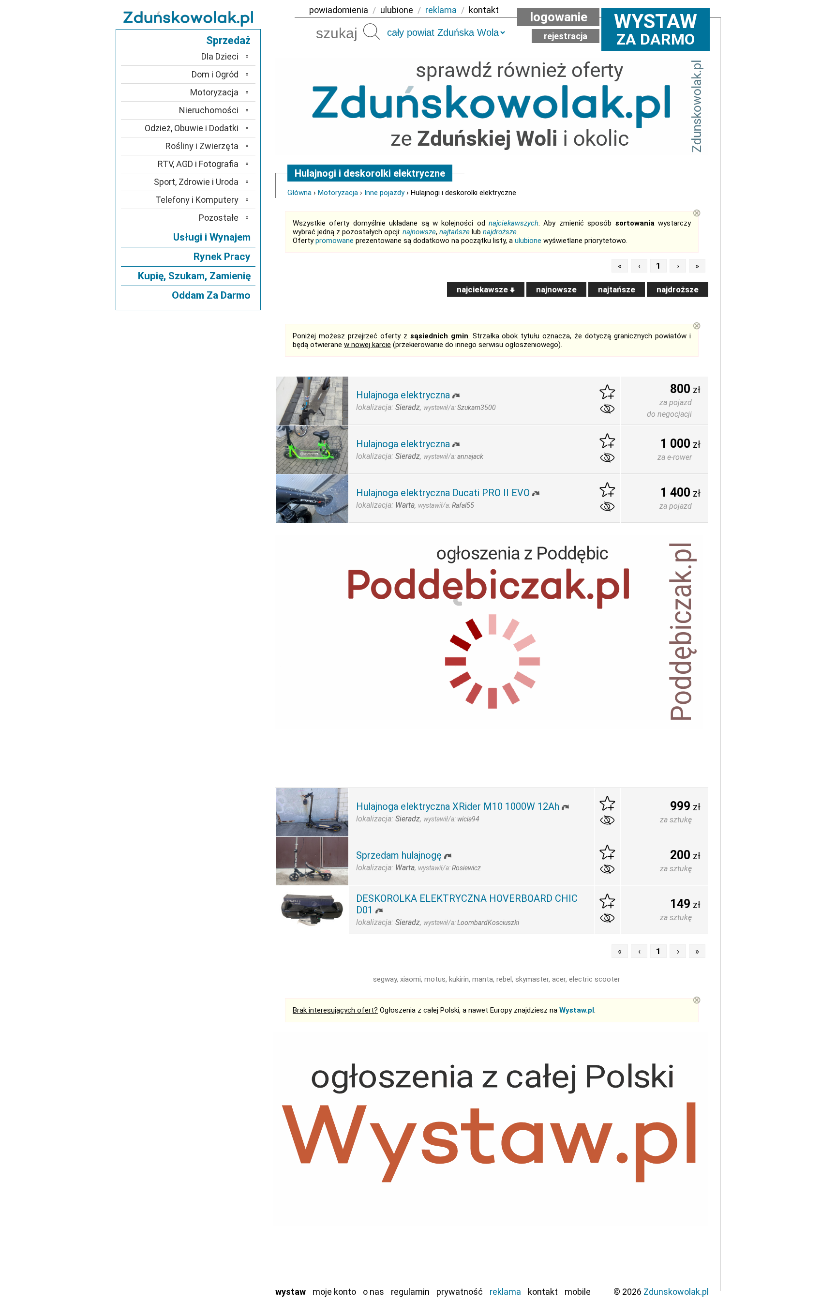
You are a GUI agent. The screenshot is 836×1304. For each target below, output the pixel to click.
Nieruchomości (209, 110)
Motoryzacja (338, 192)
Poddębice (219, 1212)
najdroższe (500, 231)
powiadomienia (338, 10)
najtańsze (454, 231)
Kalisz (228, 1160)
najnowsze (419, 231)
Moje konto (334, 1292)
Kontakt (543, 1292)
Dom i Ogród (215, 74)
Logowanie (558, 17)
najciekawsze (483, 289)
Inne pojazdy (384, 192)
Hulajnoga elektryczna (403, 395)
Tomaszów (219, 1238)
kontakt (484, 10)
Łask (230, 1133)
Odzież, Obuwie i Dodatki (192, 128)
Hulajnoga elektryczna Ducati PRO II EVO (443, 493)
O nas (373, 1292)
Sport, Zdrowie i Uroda (196, 182)
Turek (228, 1251)
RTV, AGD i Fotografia (198, 164)
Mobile (578, 1292)
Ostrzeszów (217, 1173)
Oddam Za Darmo (211, 295)
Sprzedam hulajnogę (399, 855)
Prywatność (459, 1292)
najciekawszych (513, 223)
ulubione (396, 10)
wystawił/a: (459, 407)
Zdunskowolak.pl (676, 1292)
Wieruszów (219, 1277)
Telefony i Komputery (197, 200)
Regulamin (410, 1292)
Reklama (505, 1292)
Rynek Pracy (222, 256)
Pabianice (221, 1186)
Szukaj (371, 31)
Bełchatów (219, 1120)
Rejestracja (565, 36)
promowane (334, 240)
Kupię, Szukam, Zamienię (194, 276)
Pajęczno (222, 1199)
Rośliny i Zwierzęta (202, 146)
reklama (441, 10)
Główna (299, 192)
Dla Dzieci (220, 56)
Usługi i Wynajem (212, 237)
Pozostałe (219, 217)
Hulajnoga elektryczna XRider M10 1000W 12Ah (457, 806)
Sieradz (225, 1225)
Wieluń (227, 1264)
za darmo (655, 29)
